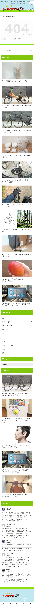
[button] (31, 51)
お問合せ (25, 601)
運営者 (9, 601)
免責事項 (25, 598)
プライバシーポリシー (8, 598)
